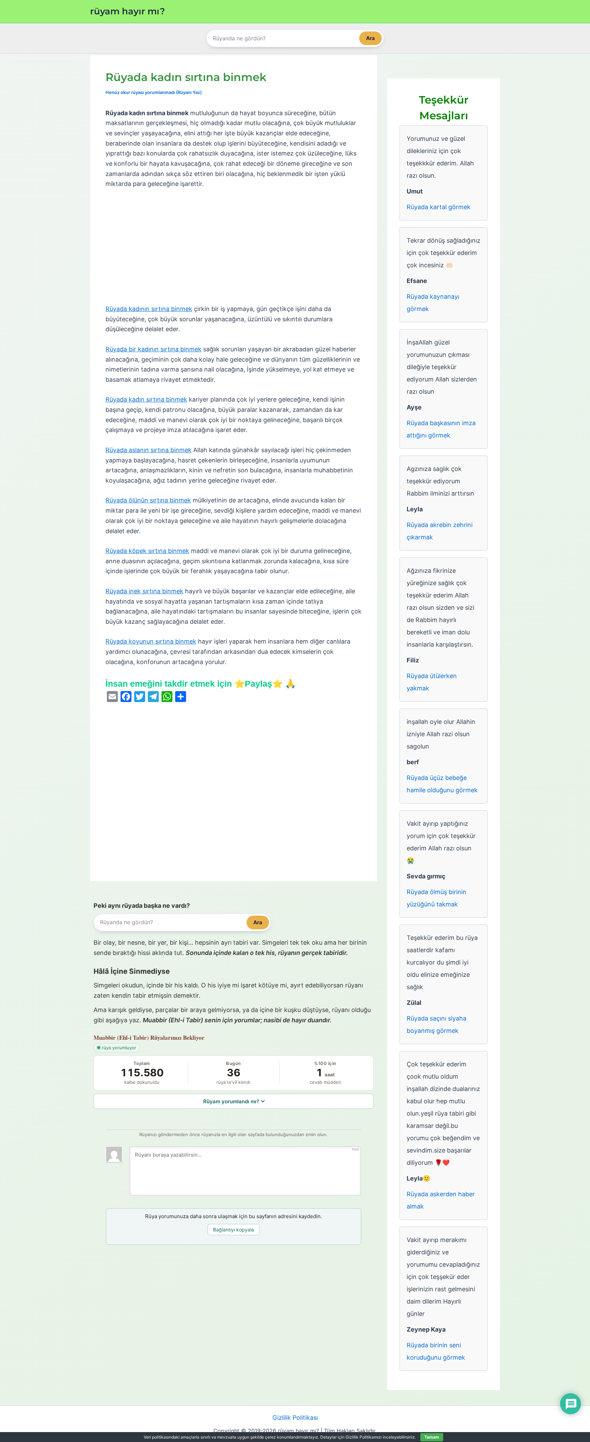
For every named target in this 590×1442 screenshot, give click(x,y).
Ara (370, 38)
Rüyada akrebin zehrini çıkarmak (440, 531)
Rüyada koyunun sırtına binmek (151, 641)
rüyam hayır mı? (127, 11)
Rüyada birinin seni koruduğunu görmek (436, 1351)
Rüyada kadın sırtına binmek (146, 399)
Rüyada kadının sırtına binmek (149, 308)
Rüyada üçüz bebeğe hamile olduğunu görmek (442, 784)
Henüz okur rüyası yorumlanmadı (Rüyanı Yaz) (154, 92)
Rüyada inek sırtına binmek (144, 591)
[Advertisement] (234, 247)
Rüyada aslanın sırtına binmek (149, 450)
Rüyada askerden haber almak (441, 1200)
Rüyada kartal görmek (438, 207)
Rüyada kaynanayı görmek (433, 302)
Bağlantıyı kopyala (233, 1229)
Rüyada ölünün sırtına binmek (148, 500)
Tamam (431, 1437)
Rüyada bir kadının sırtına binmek (153, 349)
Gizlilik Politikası (295, 1417)
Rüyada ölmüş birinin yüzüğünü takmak (436, 898)
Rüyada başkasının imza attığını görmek (441, 429)
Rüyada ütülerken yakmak (432, 682)
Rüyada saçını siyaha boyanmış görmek (436, 1024)
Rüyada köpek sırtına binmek (147, 550)
